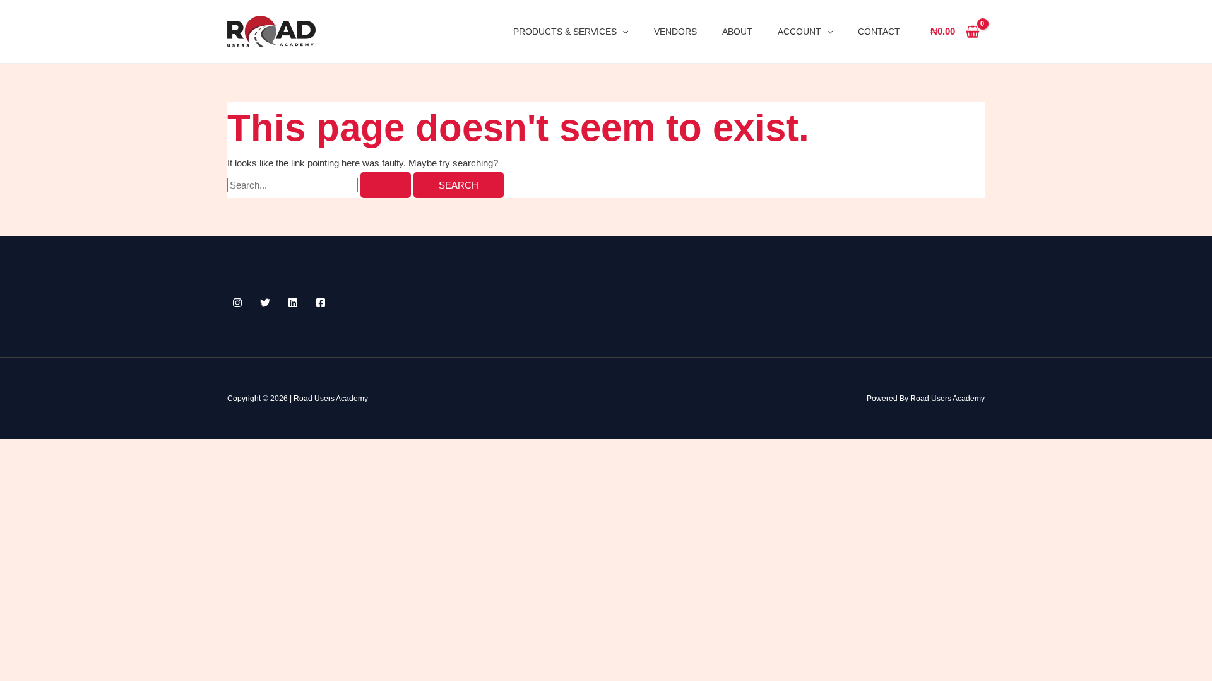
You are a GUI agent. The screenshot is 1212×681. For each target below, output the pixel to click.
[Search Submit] (385, 185)
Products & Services (565, 31)
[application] (622, 31)
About (737, 31)
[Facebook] (321, 303)
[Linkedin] (293, 303)
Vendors (675, 31)
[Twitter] (265, 303)
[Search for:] (320, 185)
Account (799, 31)
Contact (879, 31)
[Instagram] (237, 303)
